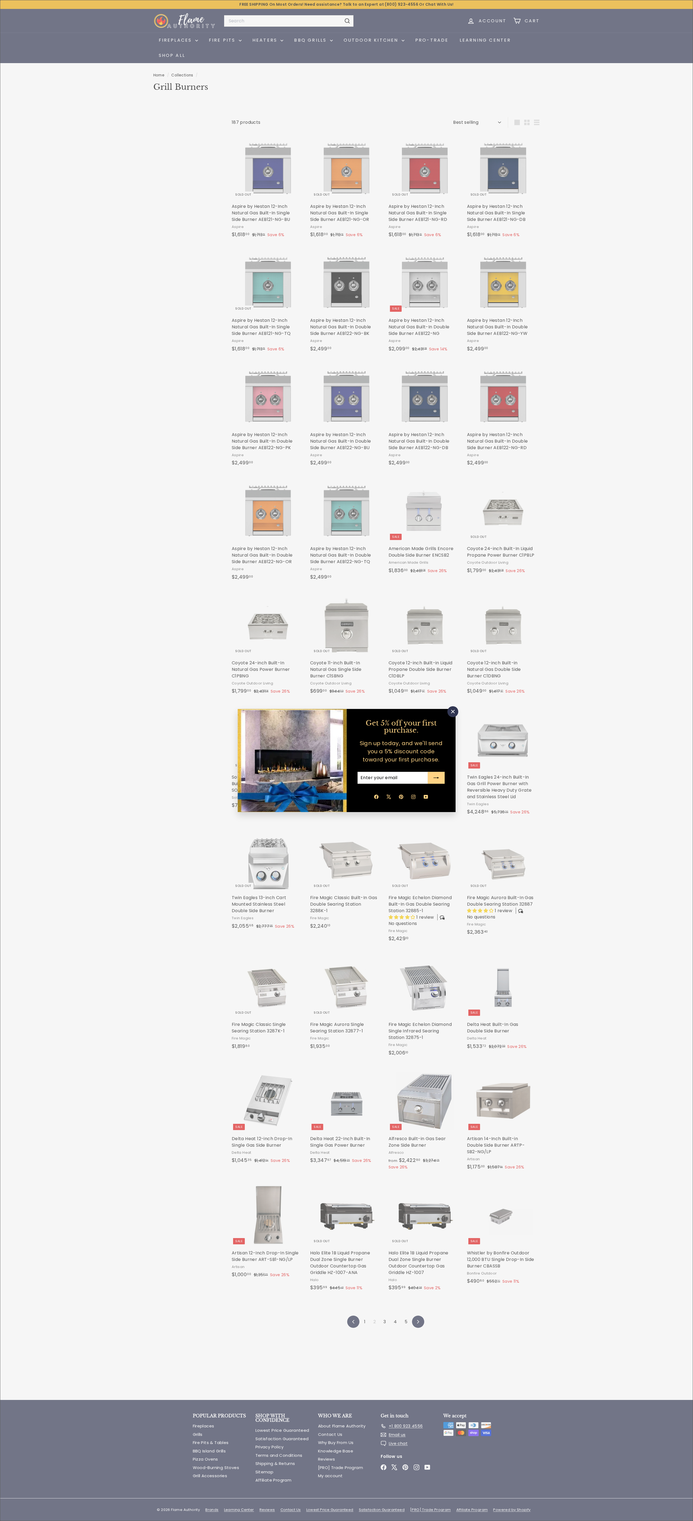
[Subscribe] (436, 778)
